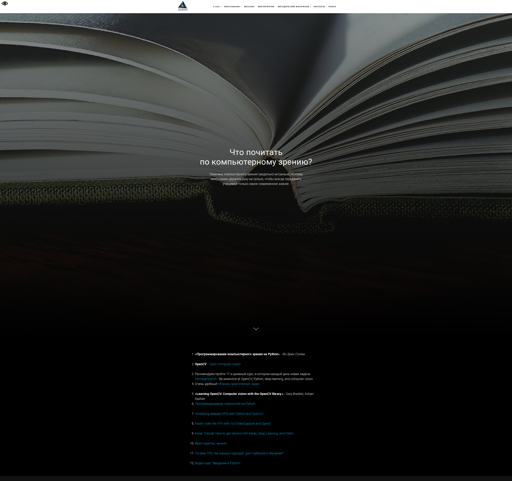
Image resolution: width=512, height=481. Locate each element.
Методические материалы (293, 7)
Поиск (332, 7)
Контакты (319, 7)
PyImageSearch (206, 379)
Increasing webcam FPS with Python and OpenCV (229, 414)
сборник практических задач (239, 384)
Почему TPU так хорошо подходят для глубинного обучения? (239, 453)
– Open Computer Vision (224, 364)
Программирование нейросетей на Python (225, 404)
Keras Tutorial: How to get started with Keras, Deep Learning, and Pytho (244, 433)
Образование (232, 7)
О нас (216, 7)
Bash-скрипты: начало (211, 443)
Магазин (249, 7)
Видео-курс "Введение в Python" (218, 463)
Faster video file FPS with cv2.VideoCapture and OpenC (233, 423)
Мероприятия (266, 7)
